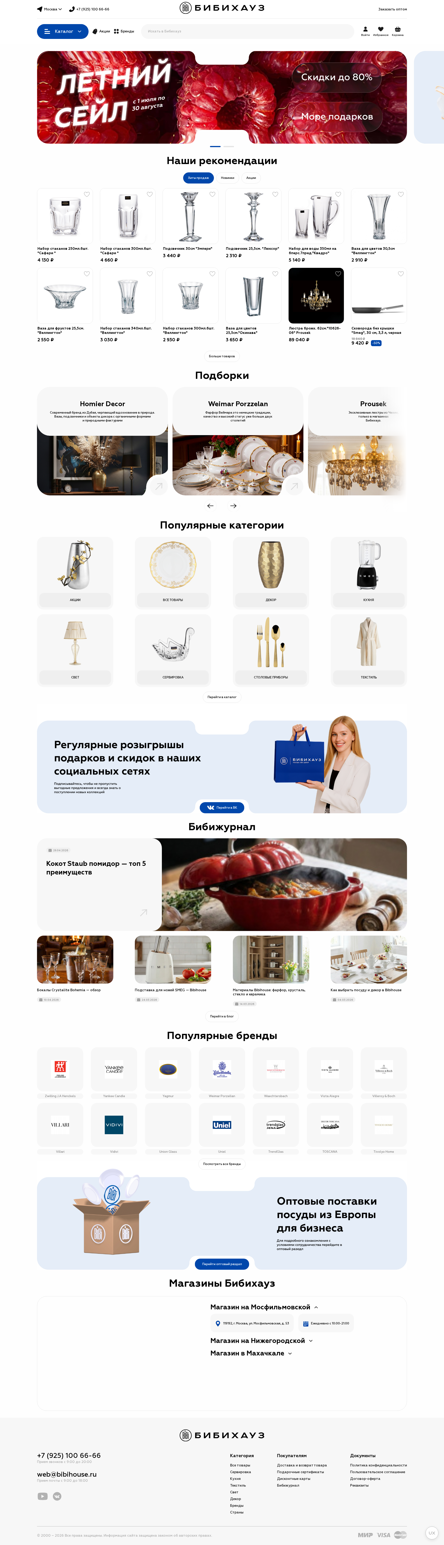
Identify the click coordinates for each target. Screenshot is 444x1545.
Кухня (235, 1479)
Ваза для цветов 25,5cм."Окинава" (241, 330)
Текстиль (238, 1485)
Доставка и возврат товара (302, 1465)
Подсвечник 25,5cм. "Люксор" (252, 249)
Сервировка (240, 1472)
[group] (222, 97)
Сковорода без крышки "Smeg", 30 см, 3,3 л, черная (376, 330)
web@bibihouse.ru (67, 1474)
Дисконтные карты (293, 1479)
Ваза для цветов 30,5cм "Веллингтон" (373, 251)
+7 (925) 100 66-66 (92, 9)
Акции (104, 31)
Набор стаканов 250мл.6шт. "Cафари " (62, 251)
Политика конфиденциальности (378, 1465)
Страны (237, 1512)
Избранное (380, 35)
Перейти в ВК (227, 808)
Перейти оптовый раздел (222, 1264)
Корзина (398, 31)
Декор (235, 1499)
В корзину (83, 235)
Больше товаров (222, 356)
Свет (234, 1492)
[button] (215, 146)
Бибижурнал (288, 1485)
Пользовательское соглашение (377, 1472)
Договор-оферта (365, 1479)
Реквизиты (359, 1485)
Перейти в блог (222, 1016)
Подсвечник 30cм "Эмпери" (187, 249)
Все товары (240, 1465)
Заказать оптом (392, 9)
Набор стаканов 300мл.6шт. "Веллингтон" (188, 330)
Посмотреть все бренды (222, 1164)
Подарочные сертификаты (300, 1472)
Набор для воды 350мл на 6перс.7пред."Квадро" (312, 251)
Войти (365, 35)
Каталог (64, 31)
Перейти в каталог (222, 697)
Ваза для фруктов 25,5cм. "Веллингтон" (60, 330)
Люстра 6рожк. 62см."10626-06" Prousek (315, 330)
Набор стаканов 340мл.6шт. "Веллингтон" (126, 330)
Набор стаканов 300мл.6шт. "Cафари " (126, 251)
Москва (50, 9)
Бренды (127, 31)
